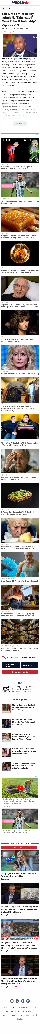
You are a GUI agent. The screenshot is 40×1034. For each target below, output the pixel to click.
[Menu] (4, 2)
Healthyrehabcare (7, 337)
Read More (20, 123)
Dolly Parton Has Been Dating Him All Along (20, 374)
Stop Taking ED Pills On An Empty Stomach (19, 581)
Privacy (18, 1011)
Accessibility (27, 1011)
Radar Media (5, 371)
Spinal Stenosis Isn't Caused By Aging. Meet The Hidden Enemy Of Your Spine (17, 615)
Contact (20, 1019)
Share (6, 32)
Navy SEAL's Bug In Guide (10, 646)
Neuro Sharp (5, 233)
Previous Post (10, 665)
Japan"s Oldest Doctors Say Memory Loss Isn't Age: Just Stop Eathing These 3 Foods (19, 306)
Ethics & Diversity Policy (26, 1015)
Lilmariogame (6, 440)
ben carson (15, 657)
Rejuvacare (5, 404)
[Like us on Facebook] (22, 1000)
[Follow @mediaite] (17, 1000)
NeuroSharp (5, 302)
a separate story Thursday (24, 73)
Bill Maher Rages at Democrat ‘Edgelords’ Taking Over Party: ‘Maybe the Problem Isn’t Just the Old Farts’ (19, 909)
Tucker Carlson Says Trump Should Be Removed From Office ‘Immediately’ (23, 765)
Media (24, 657)
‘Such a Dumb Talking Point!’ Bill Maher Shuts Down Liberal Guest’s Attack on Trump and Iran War (19, 981)
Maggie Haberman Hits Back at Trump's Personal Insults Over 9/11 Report (23, 707)
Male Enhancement (8, 578)
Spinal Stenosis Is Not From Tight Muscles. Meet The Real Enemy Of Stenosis (19, 168)
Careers (33, 1007)
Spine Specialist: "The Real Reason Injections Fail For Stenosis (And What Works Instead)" (17, 408)
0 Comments (16, 32)
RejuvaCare (5, 164)
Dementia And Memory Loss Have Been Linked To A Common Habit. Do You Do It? (19, 548)
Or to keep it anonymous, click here (21, 690)
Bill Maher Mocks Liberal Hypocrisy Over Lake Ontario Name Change (24, 722)
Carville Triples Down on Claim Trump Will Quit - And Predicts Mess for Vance (23, 736)
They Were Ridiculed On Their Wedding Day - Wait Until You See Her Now (19, 444)
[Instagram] (27, 1000)
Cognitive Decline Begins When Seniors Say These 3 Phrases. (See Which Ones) (20, 271)
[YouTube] (12, 1000)
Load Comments (20, 672)
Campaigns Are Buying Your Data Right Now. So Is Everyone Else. (19, 874)
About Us (24, 1007)
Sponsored (5, 879)
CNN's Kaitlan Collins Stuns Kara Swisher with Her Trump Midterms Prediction (24, 751)
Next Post (28, 665)
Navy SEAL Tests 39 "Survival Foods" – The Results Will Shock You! (19, 649)
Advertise (9, 1011)
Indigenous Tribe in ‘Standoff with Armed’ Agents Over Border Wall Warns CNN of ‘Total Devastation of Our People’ (19, 945)
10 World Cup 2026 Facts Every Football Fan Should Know (20, 202)
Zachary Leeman (7, 915)
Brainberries (5, 199)
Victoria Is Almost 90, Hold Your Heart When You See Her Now (17, 340)
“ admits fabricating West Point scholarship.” (17, 69)
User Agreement (8, 1015)
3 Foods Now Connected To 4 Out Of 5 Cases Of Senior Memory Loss (17, 513)
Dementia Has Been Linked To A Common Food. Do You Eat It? (18, 478)
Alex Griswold (7, 29)
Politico (32, 657)
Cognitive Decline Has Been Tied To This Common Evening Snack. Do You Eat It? (18, 237)
